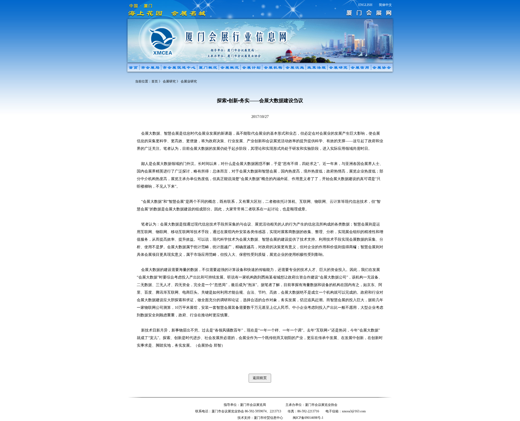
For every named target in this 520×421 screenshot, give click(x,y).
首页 (154, 81)
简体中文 (385, 5)
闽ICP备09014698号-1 (308, 418)
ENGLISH (365, 5)
